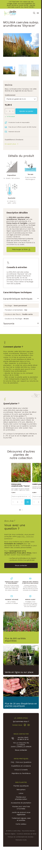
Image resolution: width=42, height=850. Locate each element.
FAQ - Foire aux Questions (20, 766)
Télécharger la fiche (20, 249)
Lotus (20, 797)
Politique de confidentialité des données (20, 841)
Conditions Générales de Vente (26, 838)
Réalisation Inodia (20, 844)
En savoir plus (10, 144)
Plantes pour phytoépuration (21, 802)
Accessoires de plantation (20, 807)
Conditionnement (10, 95)
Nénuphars (20, 794)
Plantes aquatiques (20, 790)
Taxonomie (8, 329)
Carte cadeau (20, 828)
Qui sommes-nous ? (21, 725)
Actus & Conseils (20, 774)
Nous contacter (20, 754)
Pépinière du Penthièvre (20, 777)
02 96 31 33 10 (22, 743)
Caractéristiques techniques (17, 299)
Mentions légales (10, 838)
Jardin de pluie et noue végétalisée (20, 817)
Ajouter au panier (26, 111)
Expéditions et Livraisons (20, 770)
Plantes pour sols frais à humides (20, 812)
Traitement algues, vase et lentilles (20, 823)
